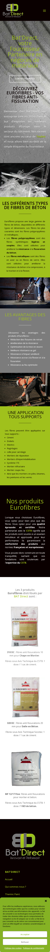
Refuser (25, 942)
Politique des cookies (13, 948)
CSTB (23, 562)
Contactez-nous (25, 79)
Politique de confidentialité (33, 948)
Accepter (25, 934)
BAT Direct (21, 596)
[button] (45, 901)
